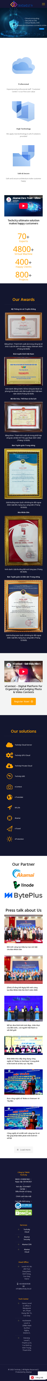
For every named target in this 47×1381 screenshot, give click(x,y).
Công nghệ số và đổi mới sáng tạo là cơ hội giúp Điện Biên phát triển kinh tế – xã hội (23, 1135)
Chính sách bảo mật (23, 1196)
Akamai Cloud (27, 1250)
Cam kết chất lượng (22, 1201)
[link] (23, 873)
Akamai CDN (26, 1244)
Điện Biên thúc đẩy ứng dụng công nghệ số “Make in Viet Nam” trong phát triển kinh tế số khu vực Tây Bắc (23, 1061)
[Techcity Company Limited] (23, 4)
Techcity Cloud (27, 1230)
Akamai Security (27, 1238)
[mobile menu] (43, 4)
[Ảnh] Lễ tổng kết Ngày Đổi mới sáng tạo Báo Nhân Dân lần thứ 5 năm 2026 (22, 988)
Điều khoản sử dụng (23, 1191)
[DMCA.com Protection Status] (23, 1215)
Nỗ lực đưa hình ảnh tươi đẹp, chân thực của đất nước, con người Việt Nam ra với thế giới (23, 1027)
